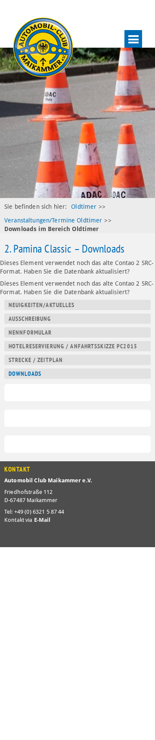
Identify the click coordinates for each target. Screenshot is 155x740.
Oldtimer (83, 206)
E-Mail (42, 520)
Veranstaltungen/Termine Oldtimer (53, 220)
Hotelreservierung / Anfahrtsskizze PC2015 (73, 346)
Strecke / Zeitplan (36, 360)
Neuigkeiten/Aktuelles (42, 305)
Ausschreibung (30, 319)
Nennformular (30, 332)
